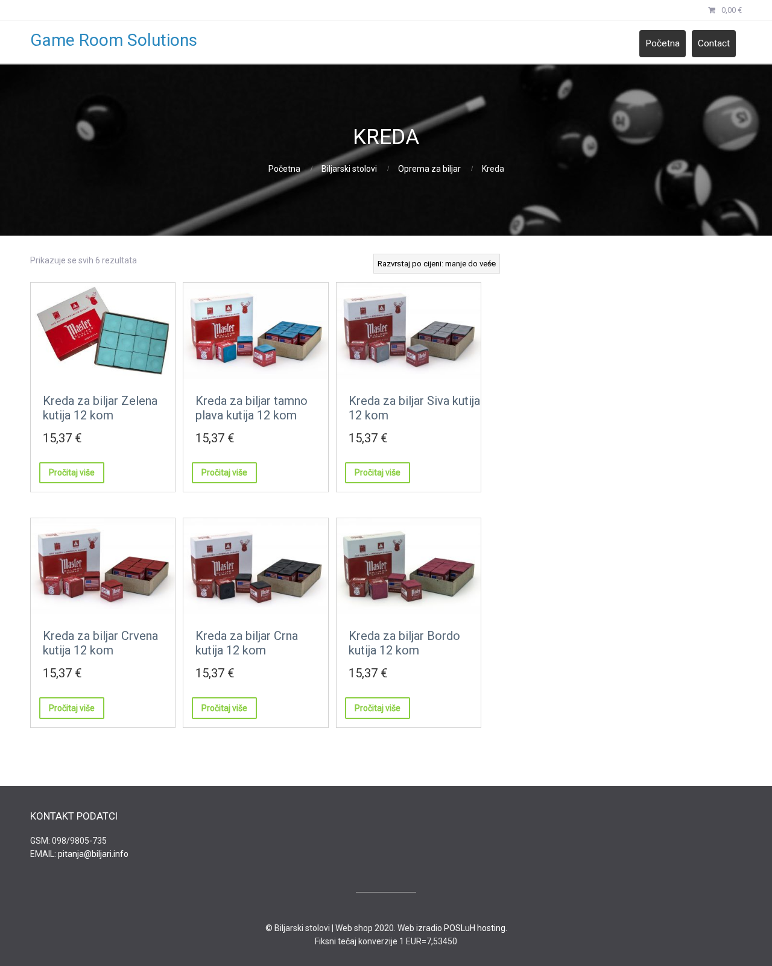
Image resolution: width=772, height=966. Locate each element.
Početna (662, 43)
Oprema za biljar (429, 169)
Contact (714, 43)
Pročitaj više (72, 472)
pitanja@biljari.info (93, 854)
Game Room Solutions (113, 40)
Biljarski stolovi (349, 169)
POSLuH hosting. (475, 928)
